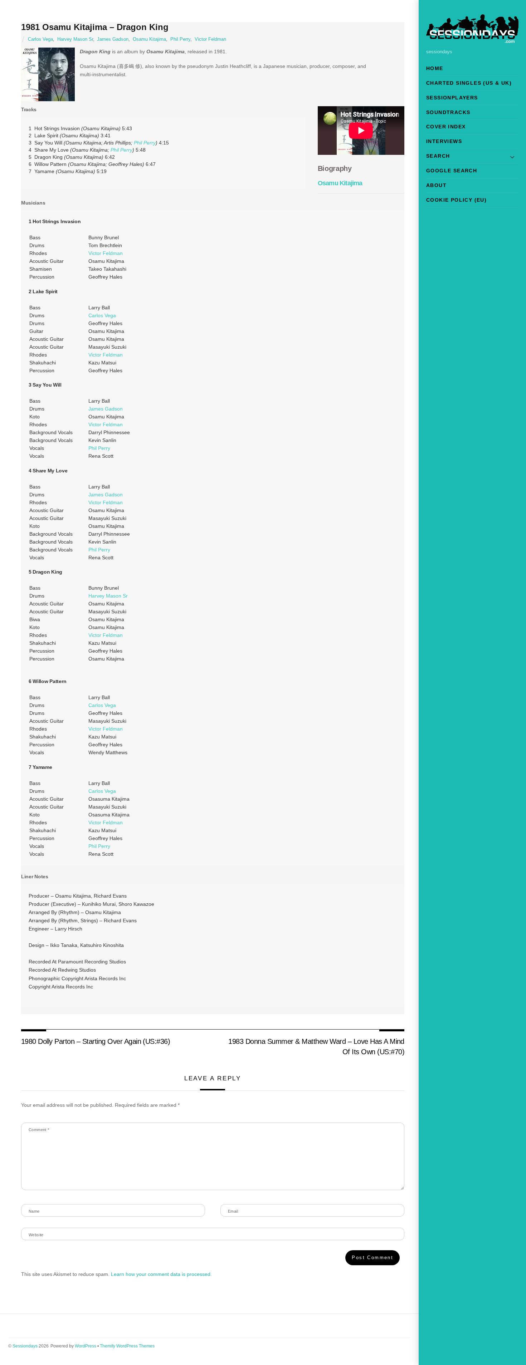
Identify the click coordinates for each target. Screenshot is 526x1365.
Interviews (444, 141)
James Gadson (112, 39)
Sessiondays (25, 1346)
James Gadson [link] (105, 409)
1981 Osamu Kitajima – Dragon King (95, 27)
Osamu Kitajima (149, 39)
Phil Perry (180, 39)
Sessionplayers (452, 97)
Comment (39, 1130)
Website (36, 1235)
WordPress (85, 1346)
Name (34, 1211)
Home (434, 68)
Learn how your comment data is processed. (161, 1274)
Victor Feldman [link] (105, 253)
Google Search (451, 170)
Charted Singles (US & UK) (469, 83)
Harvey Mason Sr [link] (108, 596)
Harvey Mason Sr (75, 39)
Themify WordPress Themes (127, 1346)
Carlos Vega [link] (102, 315)
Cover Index (446, 126)
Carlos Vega (40, 39)
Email (233, 1211)
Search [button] (438, 156)
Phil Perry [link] (145, 143)
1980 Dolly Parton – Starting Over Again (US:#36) (95, 1041)
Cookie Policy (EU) (456, 200)
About (436, 185)
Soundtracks (448, 112)
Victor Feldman (210, 39)
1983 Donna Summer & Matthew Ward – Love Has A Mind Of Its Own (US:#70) (316, 1046)
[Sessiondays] (472, 40)
